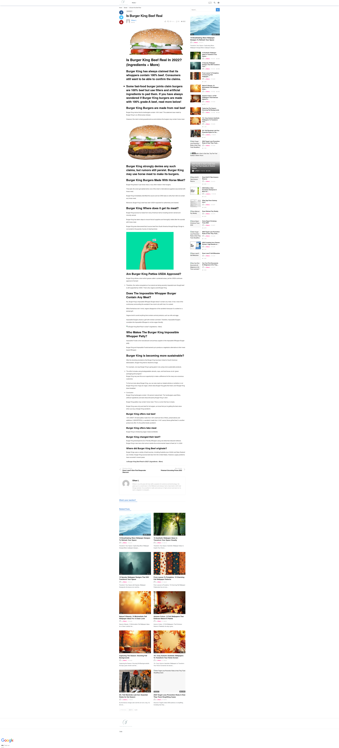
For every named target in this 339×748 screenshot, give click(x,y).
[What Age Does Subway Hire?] (195, 203)
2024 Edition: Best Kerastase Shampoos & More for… (209, 189)
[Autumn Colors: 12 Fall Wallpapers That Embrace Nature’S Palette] (169, 602)
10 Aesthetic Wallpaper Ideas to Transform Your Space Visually (165, 539)
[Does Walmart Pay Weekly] (195, 214)
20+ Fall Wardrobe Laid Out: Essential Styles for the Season (133, 696)
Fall (121, 534)
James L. (125, 699)
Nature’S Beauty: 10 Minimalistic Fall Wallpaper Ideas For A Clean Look (133, 617)
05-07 (213, 204)
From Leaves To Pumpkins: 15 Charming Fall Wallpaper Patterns (169, 578)
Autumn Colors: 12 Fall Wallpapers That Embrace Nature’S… (210, 97)
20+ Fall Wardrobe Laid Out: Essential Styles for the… (210, 131)
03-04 (214, 194)
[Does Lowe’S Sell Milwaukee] (195, 256)
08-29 (165, 582)
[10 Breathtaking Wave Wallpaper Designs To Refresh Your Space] (135, 524)
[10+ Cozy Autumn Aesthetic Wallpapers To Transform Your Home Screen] (169, 641)
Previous (123, 710)
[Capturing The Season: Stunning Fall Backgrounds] (135, 641)
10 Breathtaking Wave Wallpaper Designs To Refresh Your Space (134, 539)
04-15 (213, 181)
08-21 (131, 699)
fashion (122, 691)
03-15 (213, 213)
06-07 (213, 225)
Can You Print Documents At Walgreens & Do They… (210, 264)
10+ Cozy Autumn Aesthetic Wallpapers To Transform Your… (210, 120)
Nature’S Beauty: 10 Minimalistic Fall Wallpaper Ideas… (210, 87)
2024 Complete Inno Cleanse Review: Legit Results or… (211, 243)
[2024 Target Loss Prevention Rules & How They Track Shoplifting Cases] (169, 681)
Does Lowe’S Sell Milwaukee (211, 253)
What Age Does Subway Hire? (209, 201)
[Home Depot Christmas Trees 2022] (195, 224)
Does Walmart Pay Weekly (210, 211)
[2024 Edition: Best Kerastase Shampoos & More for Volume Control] (195, 191)
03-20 (213, 255)
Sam (194, 153)
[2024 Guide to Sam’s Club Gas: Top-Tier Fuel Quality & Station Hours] (205, 163)
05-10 (213, 267)
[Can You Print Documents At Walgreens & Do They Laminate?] (195, 266)
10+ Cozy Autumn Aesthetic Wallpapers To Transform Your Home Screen (168, 656)
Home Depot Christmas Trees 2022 (209, 222)
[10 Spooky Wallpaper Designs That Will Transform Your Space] (135, 563)
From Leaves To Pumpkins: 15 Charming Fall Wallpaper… (210, 74)
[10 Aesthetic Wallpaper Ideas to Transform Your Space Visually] (169, 524)
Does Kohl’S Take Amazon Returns (210, 178)
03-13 (130, 543)
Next (130, 710)
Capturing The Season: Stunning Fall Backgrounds (133, 656)
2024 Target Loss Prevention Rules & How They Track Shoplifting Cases (169, 696)
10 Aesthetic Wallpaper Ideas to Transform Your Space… (209, 54)
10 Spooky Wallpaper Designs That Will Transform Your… (211, 64)
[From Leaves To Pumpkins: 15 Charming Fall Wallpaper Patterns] (169, 563)
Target (156, 691)
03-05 (165, 699)
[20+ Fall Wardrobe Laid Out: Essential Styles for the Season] (135, 681)
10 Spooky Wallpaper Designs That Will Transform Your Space (134, 578)
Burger (129, 11)
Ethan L (133, 20)
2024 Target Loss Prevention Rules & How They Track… (211, 142)
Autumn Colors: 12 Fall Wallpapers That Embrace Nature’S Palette (169, 617)
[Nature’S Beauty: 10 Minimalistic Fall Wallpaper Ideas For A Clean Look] (135, 602)
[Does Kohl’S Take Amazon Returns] (195, 180)
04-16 (133, 22)
